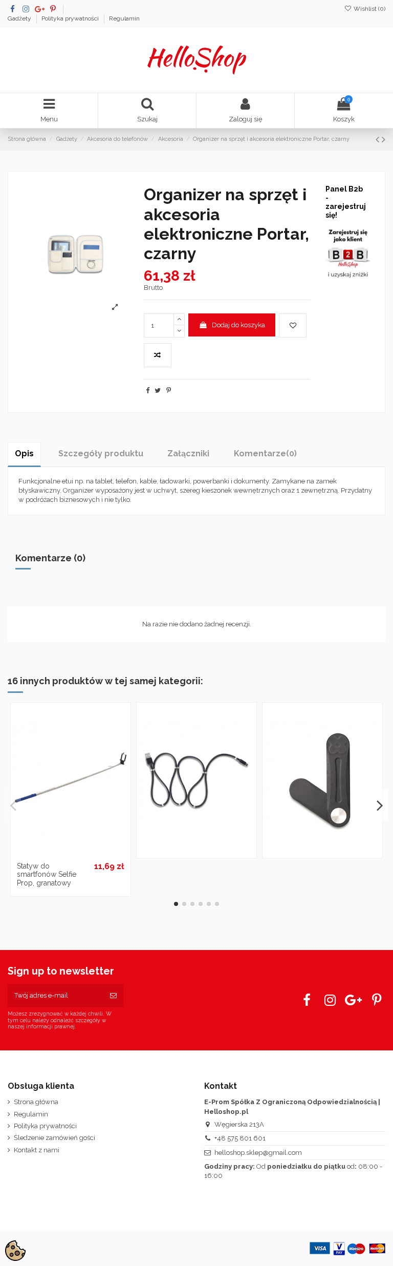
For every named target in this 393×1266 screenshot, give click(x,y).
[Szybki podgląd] (84, 853)
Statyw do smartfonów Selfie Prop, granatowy (46, 875)
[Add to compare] (157, 355)
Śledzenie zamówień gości (54, 1138)
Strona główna (36, 1102)
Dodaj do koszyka (238, 325)
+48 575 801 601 (240, 1138)
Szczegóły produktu (100, 453)
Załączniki (188, 453)
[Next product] (383, 139)
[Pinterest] (168, 390)
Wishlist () (368, 8)
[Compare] (70, 853)
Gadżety (20, 18)
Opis (24, 453)
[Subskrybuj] (113, 995)
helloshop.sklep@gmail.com (258, 1152)
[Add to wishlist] (293, 325)
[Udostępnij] (147, 390)
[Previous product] (379, 139)
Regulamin (124, 18)
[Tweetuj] (158, 390)
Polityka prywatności (70, 18)
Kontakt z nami (36, 1150)
